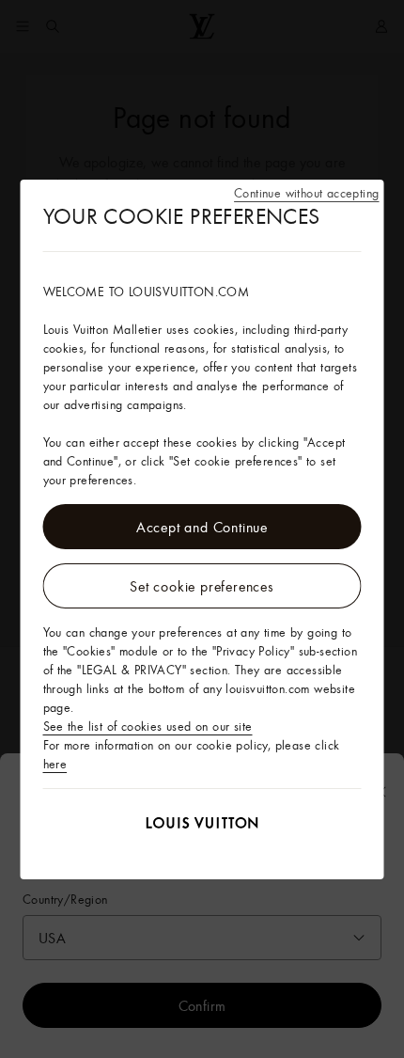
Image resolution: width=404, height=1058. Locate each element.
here (55, 763)
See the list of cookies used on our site (148, 726)
